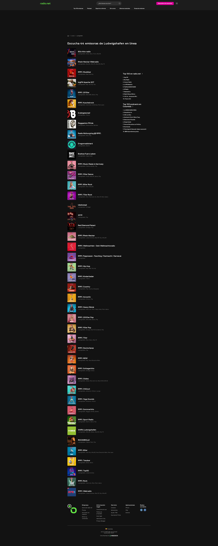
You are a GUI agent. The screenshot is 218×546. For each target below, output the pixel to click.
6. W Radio (126, 89)
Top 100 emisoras (78, 8)
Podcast (89, 8)
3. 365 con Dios (127, 115)
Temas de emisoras (139, 8)
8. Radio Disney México (129, 94)
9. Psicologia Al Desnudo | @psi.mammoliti (134, 129)
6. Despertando (127, 122)
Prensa (84, 510)
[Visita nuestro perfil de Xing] (145, 510)
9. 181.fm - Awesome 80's (130, 96)
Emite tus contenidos (85, 517)
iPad (127, 510)
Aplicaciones (114, 510)
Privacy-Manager (100, 521)
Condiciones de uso (101, 509)
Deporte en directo (101, 8)
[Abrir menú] (177, 3)
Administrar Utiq (100, 518)
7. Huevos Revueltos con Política (132, 124)
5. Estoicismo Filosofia (129, 119)
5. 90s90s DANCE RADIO (129, 87)
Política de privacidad (99, 512)
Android (128, 512)
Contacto (113, 507)
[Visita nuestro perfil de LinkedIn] (141, 510)
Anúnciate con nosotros (85, 513)
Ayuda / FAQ (114, 512)
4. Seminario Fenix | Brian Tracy (131, 117)
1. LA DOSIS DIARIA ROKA (129, 110)
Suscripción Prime (116, 515)
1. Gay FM (125, 77)
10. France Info (127, 98)
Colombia (110, 529)
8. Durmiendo (126, 126)
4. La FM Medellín (127, 84)
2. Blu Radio (126, 79)
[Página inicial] (68, 35)
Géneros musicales (125, 8)
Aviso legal (99, 516)
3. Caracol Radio (127, 82)
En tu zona (112, 8)
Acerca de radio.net (87, 507)
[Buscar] (120, 3)
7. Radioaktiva (126, 91)
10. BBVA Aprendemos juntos (131, 131)
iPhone (127, 507)
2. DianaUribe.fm (127, 112)
